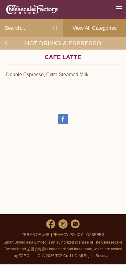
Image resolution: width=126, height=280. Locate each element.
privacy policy (68, 235)
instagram (63, 224)
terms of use (35, 235)
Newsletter (75, 224)
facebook (50, 224)
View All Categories (94, 28)
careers (95, 235)
